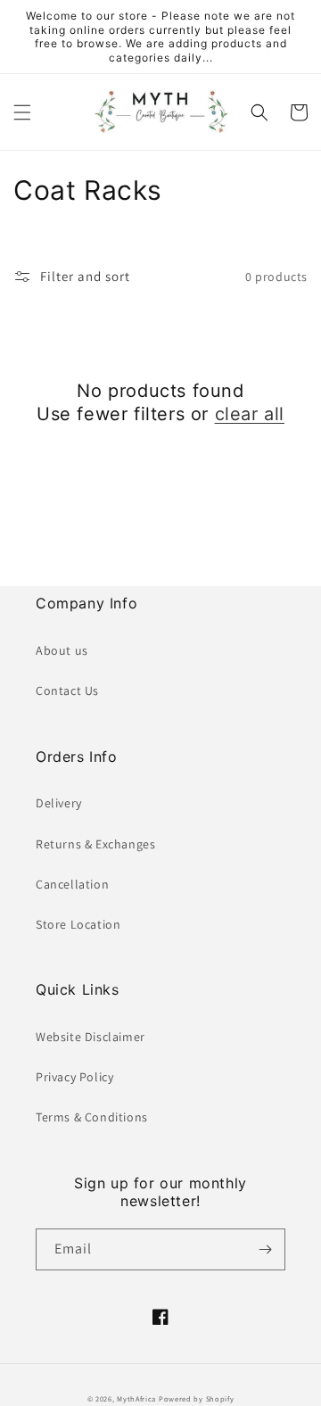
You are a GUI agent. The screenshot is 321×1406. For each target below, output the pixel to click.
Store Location (78, 924)
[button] (22, 112)
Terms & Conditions (92, 1117)
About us (62, 650)
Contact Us (67, 690)
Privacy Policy (74, 1077)
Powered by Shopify (197, 1398)
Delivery (59, 803)
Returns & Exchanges (95, 844)
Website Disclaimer (90, 1037)
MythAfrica (136, 1398)
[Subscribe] (264, 1249)
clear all (249, 414)
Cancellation (72, 884)
